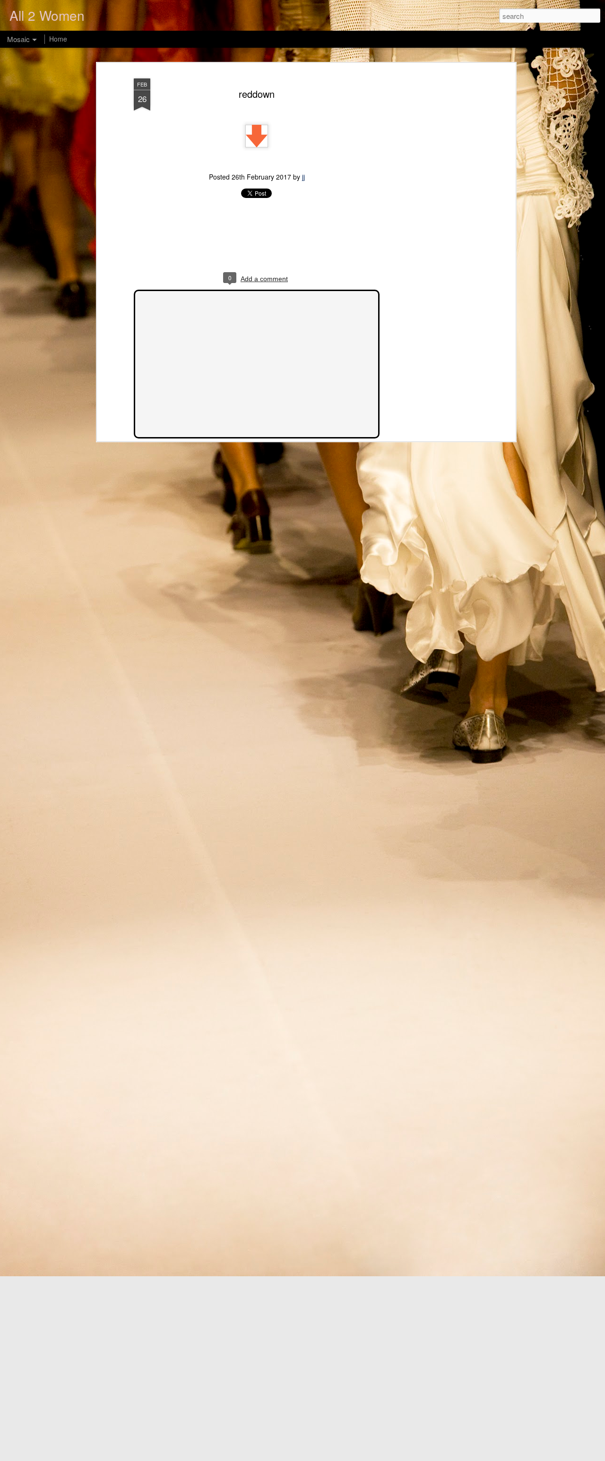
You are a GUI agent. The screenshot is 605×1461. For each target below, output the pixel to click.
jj (303, 176)
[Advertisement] (431, 222)
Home (58, 38)
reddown (257, 94)
